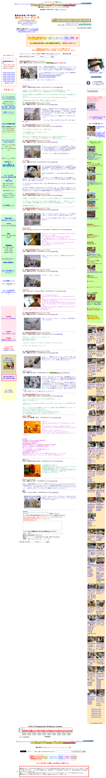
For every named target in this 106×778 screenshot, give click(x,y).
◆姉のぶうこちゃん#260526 (100, 354)
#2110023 (98, 705)
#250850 (90, 510)
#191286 (90, 524)
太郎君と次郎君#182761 (100, 576)
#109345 (98, 304)
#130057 (102, 387)
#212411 (90, 685)
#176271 (98, 371)
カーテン (64, 7)
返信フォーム (54, 53)
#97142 (94, 255)
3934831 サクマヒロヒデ (60, 9)
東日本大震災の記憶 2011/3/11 (92, 154)
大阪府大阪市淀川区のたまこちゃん (92, 552)
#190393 (90, 702)
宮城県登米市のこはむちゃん (92, 505)
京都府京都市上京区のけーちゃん (92, 450)
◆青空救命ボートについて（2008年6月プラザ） (94, 158)
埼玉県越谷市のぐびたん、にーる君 (92, 609)
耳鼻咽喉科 (8, 245)
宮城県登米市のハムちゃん (100, 505)
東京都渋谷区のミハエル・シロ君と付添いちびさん (100, 676)
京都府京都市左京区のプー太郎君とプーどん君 (94, 302)
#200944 (98, 369)
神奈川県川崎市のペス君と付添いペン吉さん (100, 473)
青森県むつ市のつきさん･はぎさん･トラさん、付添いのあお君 (92, 593)
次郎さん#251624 (100, 574)
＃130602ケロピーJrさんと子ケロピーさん (100, 392)
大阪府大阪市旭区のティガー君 (100, 491)
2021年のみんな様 (96, 717)
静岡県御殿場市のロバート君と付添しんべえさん (92, 661)
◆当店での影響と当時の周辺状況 (94, 155)
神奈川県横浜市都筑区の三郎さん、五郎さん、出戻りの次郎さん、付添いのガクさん (100, 568)
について (9, 205)
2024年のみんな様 (96, 711)
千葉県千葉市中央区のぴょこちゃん (100, 367)
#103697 (98, 688)
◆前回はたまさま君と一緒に (92, 555)
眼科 (8, 233)
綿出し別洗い (5, 106)
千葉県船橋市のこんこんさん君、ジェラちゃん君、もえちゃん (100, 699)
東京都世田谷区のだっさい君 (92, 491)
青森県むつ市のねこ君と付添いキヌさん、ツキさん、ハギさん (100, 622)
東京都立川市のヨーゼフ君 (92, 697)
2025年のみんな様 (96, 709)
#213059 (98, 422)
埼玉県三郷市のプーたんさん (92, 536)
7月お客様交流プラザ (92, 208)
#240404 (90, 355)
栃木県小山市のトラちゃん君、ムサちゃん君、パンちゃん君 (92, 474)
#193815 (93, 374)
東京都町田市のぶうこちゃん (92, 384)
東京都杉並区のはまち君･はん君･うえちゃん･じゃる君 (92, 676)
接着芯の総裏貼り (8, 262)
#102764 (101, 662)
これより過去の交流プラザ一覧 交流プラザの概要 (97, 117)
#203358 (90, 573)
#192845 (98, 496)
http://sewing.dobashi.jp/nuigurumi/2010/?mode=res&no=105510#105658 (50, 76)
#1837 (93, 387)
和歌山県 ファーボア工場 (9, 195)
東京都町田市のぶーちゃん (100, 351)
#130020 (90, 682)
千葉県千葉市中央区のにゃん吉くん (92, 404)
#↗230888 (90, 574)
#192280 (93, 541)
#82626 (90, 437)
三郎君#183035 (100, 579)
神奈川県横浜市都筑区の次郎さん (92, 623)
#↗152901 (90, 570)
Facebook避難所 (98, 81)
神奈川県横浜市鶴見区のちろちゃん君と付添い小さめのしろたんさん (92, 368)
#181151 (90, 703)
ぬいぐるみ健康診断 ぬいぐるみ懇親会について (8, 292)
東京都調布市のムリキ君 (93, 254)
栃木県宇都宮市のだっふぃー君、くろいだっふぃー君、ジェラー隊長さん (100, 451)
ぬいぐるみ (46, 7)
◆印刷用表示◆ (67, 53)
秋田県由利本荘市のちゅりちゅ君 (94, 183)
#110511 (98, 686)
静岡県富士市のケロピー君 (100, 384)
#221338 (98, 342)
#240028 (90, 576)
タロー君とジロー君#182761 (92, 626)
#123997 (90, 569)
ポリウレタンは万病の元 (8, 225)
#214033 (90, 701)
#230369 (101, 649)
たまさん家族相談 (33, 30)
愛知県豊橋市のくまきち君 (100, 433)
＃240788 (101, 341)
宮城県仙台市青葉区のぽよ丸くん (100, 537)
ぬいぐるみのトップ (8, 55)
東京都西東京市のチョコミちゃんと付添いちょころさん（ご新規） (100, 553)
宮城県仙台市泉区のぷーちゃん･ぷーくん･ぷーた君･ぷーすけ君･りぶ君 (100, 405)
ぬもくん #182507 (91, 650)
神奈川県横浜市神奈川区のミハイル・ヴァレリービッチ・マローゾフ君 (100, 336)
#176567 (90, 480)
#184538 (90, 440)
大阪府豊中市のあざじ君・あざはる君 (92, 352)
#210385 (101, 679)
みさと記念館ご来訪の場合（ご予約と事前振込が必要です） (45, 43)
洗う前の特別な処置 (8, 105)
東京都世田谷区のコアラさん (94, 174)
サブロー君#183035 (90, 630)
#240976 (98, 494)
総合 (68, 7)
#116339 (90, 665)
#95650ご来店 (91, 481)
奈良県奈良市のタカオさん (92, 521)
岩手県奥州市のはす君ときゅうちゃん (92, 434)
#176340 (90, 683)
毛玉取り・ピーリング (8, 112)
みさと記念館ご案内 (33, 29)
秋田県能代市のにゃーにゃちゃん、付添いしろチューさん (92, 419)
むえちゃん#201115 (91, 648)
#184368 (98, 680)
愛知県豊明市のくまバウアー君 (92, 565)
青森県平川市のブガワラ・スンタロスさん (100, 592)
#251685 (90, 599)
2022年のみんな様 (96, 715)
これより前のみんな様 (96, 723)
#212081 (90, 338)
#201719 (90, 478)
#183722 (90, 571)
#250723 (90, 612)
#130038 (98, 683)
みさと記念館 (26, 21)
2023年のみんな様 (96, 713)
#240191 (92, 699)
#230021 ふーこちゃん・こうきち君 (92, 461)
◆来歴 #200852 (99, 539)
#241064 (90, 357)
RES (65, 62)
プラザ (31, 24)
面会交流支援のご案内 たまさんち (27, 31)
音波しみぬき (12, 106)
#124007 (98, 424)
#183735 (90, 438)
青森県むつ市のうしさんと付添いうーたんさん (100, 609)
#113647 (90, 388)
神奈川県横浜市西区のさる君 (94, 272)
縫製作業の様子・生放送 (96, 72)
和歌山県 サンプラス (9, 197)
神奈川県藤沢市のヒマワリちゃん (92, 335)
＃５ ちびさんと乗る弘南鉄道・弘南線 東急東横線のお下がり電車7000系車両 (96, 135)
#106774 (89, 304)
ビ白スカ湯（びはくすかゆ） (9, 108)
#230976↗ (90, 508)
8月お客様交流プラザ (92, 110)
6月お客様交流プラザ (92, 218)
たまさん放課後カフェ (22, 30)
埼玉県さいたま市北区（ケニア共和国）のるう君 (100, 419)
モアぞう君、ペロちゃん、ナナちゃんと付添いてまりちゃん (92, 455)
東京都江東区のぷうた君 (92, 644)
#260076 (90, 511)
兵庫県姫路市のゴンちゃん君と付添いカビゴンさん (100, 646)
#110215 (102, 663)
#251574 (93, 597)
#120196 (98, 685)
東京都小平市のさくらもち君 (100, 660)
